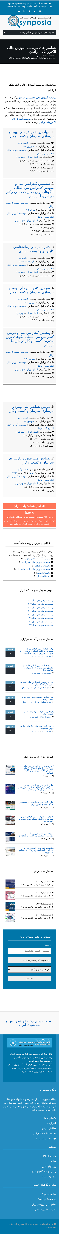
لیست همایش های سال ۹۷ (41, 625)
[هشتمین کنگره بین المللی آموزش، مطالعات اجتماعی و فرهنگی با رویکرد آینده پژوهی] (10, 851)
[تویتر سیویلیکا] (34, 11)
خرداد (31, 473)
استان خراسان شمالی (42, 688)
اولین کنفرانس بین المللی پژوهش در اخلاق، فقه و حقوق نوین (36, 803)
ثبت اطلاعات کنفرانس (43, 1133)
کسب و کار (23, 143)
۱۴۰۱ (23, 421)
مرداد (32, 210)
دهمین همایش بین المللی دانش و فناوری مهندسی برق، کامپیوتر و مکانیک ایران (38, 667)
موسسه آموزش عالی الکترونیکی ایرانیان (37, 97)
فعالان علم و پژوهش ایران (44, 1204)
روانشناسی (23, 258)
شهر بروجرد (33, 717)
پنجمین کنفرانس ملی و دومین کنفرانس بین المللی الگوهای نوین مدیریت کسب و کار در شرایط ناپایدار (30, 339)
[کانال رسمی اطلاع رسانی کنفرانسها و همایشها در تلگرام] (29, 1043)
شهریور (30, 146)
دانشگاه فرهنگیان (42, 565)
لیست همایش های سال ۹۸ (41, 621)
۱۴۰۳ (26, 210)
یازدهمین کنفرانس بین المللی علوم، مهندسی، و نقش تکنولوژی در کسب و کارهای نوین (36, 818)
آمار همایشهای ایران (28, 506)
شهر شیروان (27, 688)
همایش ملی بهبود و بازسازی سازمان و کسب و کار (31, 460)
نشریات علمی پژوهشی (45, 1209)
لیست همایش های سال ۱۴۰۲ (40, 607)
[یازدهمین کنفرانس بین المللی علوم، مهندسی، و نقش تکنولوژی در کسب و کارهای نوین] (10, 820)
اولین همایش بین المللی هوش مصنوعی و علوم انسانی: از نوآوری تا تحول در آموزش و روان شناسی (36, 650)
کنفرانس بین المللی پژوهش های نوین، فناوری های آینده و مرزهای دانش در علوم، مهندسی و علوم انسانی (38, 769)
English (10, 6)
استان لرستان (45, 717)
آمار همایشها (47, 1128)
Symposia (51, 1227)
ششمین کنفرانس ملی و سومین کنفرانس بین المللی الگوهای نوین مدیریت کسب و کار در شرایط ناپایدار (30, 190)
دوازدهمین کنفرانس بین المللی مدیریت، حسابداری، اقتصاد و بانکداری (36, 834)
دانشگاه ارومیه (43, 573)
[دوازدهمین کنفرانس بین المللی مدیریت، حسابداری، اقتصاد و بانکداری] (10, 836)
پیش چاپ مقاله (49, 1176)
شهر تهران (20, 157)
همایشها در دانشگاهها (41, 6)
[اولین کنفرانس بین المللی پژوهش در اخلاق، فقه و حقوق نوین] (10, 805)
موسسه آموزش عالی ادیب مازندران (33, 569)
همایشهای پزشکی (48, 1194)
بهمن (31, 302)
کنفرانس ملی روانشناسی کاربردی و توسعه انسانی (33, 249)
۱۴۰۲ (26, 302)
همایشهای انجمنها (23, 6)
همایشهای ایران (50, 55)
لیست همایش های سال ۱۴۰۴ (40, 600)
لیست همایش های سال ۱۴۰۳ (40, 604)
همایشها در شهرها (31, 3)
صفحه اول (44, 3)
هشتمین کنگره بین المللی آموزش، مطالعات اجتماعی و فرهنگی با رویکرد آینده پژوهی (36, 850)
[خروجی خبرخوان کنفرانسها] (24, 11)
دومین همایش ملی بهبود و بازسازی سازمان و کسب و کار (32, 409)
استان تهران (32, 157)
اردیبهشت (29, 261)
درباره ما (51, 1123)
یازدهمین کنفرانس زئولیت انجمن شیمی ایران (38, 712)
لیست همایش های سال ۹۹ (41, 618)
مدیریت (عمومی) (20, 203)
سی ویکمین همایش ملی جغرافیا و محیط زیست (37, 698)
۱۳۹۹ (14, 473)
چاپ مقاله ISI (49, 1156)
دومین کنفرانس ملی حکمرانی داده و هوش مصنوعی (36, 727)
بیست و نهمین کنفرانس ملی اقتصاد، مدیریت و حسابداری (36, 683)
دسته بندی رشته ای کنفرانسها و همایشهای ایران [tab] (27, 1022)
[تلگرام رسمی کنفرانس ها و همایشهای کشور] (19, 11)
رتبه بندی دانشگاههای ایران (43, 1171)
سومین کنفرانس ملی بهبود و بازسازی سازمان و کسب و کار (31, 290)
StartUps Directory (47, 1199)
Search (47, 945)
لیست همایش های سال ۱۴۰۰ (40, 614)
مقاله (53, 1161)
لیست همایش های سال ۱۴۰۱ (40, 611)
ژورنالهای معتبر (49, 1166)
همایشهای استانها (15, 3)
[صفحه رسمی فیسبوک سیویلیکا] (29, 11)
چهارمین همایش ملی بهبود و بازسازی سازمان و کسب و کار (31, 134)
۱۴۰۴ (23, 146)
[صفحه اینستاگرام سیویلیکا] (40, 11)
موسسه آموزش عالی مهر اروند (35, 562)
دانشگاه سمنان (43, 576)
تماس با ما (49, 1118)
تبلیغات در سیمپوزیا (45, 1138)
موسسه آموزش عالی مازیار (37, 558)
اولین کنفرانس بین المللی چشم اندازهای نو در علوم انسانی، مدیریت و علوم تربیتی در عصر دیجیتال (36, 787)
